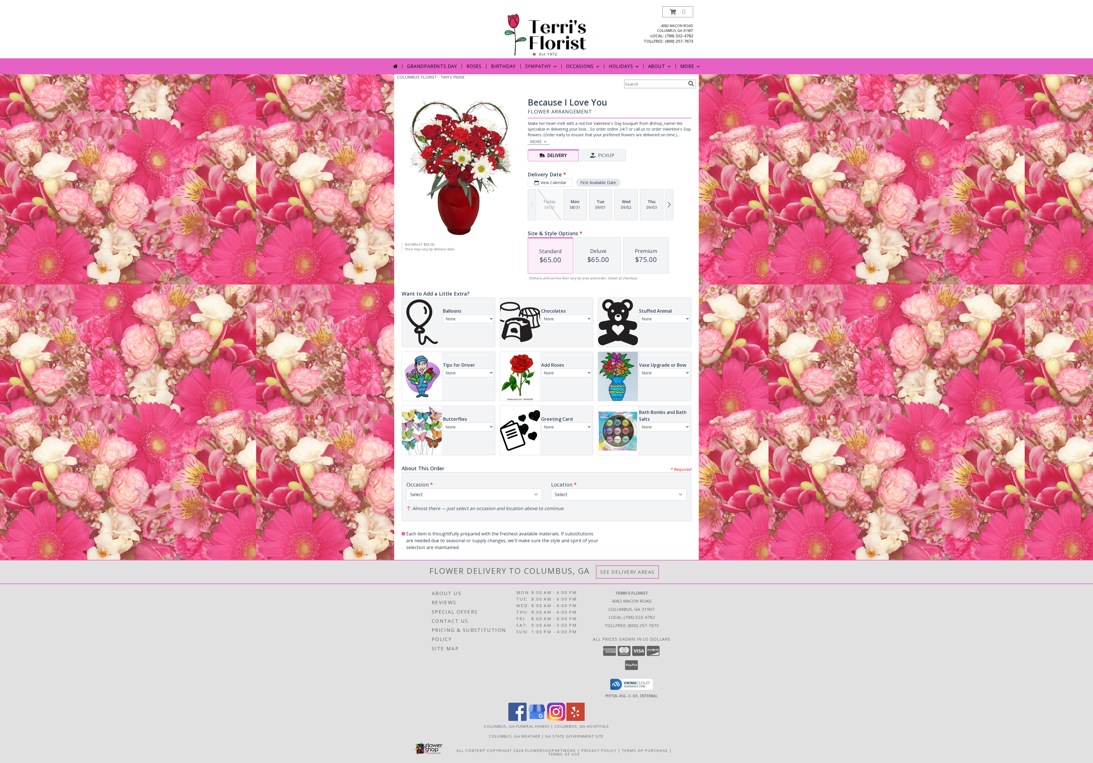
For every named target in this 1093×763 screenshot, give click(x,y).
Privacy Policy (599, 750)
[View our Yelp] (575, 719)
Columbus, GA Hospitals (581, 726)
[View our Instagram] (556, 719)
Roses (474, 66)
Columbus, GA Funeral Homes (517, 726)
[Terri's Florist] (547, 32)
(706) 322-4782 (679, 35)
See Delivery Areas (627, 572)
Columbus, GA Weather (514, 736)
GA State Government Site (574, 736)
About (656, 66)
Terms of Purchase (645, 750)
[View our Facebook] (517, 719)
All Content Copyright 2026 (490, 750)
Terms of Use (564, 754)
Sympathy (538, 66)
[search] (691, 84)
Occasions (580, 66)
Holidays (621, 66)
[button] (677, 11)
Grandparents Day (432, 66)
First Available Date (598, 182)
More (687, 66)
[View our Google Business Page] (537, 719)
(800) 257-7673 (679, 41)
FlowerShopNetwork (550, 750)
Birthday (503, 66)
